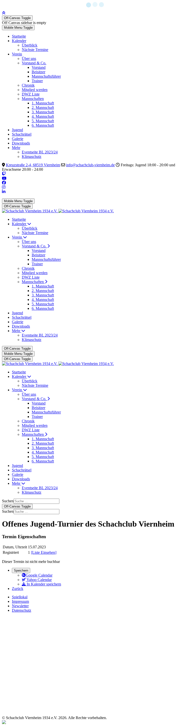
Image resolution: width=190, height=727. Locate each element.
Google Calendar (39, 575)
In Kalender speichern (43, 584)
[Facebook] (4, 183)
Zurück (17, 588)
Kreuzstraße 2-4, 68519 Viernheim (33, 165)
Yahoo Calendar (39, 580)
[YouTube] (4, 178)
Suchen (8, 501)
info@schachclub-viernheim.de (90, 165)
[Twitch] (4, 174)
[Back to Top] (3, 13)
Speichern (21, 570)
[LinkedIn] (3, 192)
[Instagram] (3, 187)
